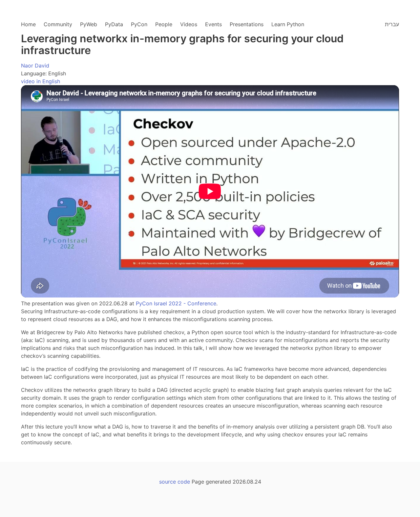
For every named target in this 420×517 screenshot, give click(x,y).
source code (174, 481)
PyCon (139, 24)
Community (58, 24)
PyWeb (88, 24)
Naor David (35, 65)
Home (28, 24)
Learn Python (287, 24)
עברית (392, 24)
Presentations (246, 24)
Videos (188, 24)
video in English (40, 81)
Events (213, 24)
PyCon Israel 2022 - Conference (176, 303)
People (163, 24)
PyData (114, 24)
